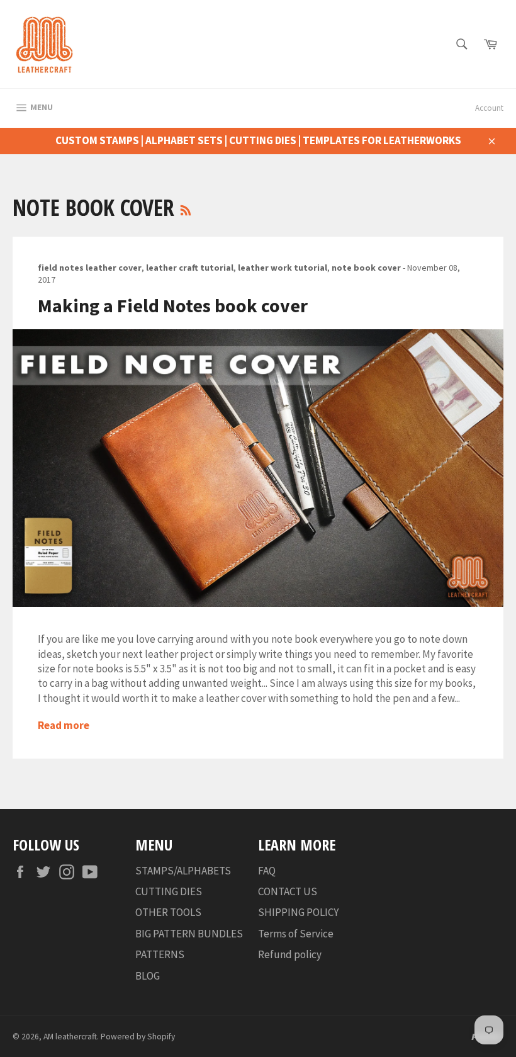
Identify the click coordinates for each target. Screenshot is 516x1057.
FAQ (267, 871)
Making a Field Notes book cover (173, 305)
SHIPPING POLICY (298, 912)
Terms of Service (296, 934)
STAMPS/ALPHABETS (183, 871)
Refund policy (290, 954)
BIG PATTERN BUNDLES (189, 934)
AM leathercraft (70, 1036)
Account (489, 108)
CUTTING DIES (168, 891)
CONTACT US (287, 891)
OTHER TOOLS (168, 912)
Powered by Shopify (138, 1036)
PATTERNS (159, 954)
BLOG (147, 976)
